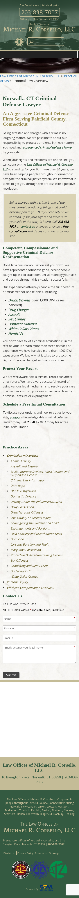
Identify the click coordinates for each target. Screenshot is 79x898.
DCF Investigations (23, 491)
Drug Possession (22, 507)
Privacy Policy (25, 853)
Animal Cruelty (20, 461)
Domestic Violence (22, 324)
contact (15, 417)
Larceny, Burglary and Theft (29, 544)
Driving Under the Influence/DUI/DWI (36, 502)
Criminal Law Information (27, 480)
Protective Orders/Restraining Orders (36, 555)
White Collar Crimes (23, 328)
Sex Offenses (19, 560)
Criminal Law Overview (22, 456)
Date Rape (17, 486)
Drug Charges (18, 310)
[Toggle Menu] (77, 54)
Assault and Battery (23, 466)
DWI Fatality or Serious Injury (30, 518)
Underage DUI (20, 571)
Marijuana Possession (25, 550)
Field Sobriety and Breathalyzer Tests (36, 534)
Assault (13, 314)
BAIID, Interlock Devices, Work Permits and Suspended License (39, 473)
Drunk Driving (19, 300)
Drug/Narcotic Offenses (26, 512)
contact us (27, 226)
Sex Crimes (16, 319)
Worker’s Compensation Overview (30, 588)
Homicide (15, 333)
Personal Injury (17, 582)
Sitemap (54, 853)
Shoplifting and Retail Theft (29, 566)
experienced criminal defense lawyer (47, 147)
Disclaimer (9, 853)
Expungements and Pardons (30, 528)
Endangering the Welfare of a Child (34, 523)
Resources (41, 853)
